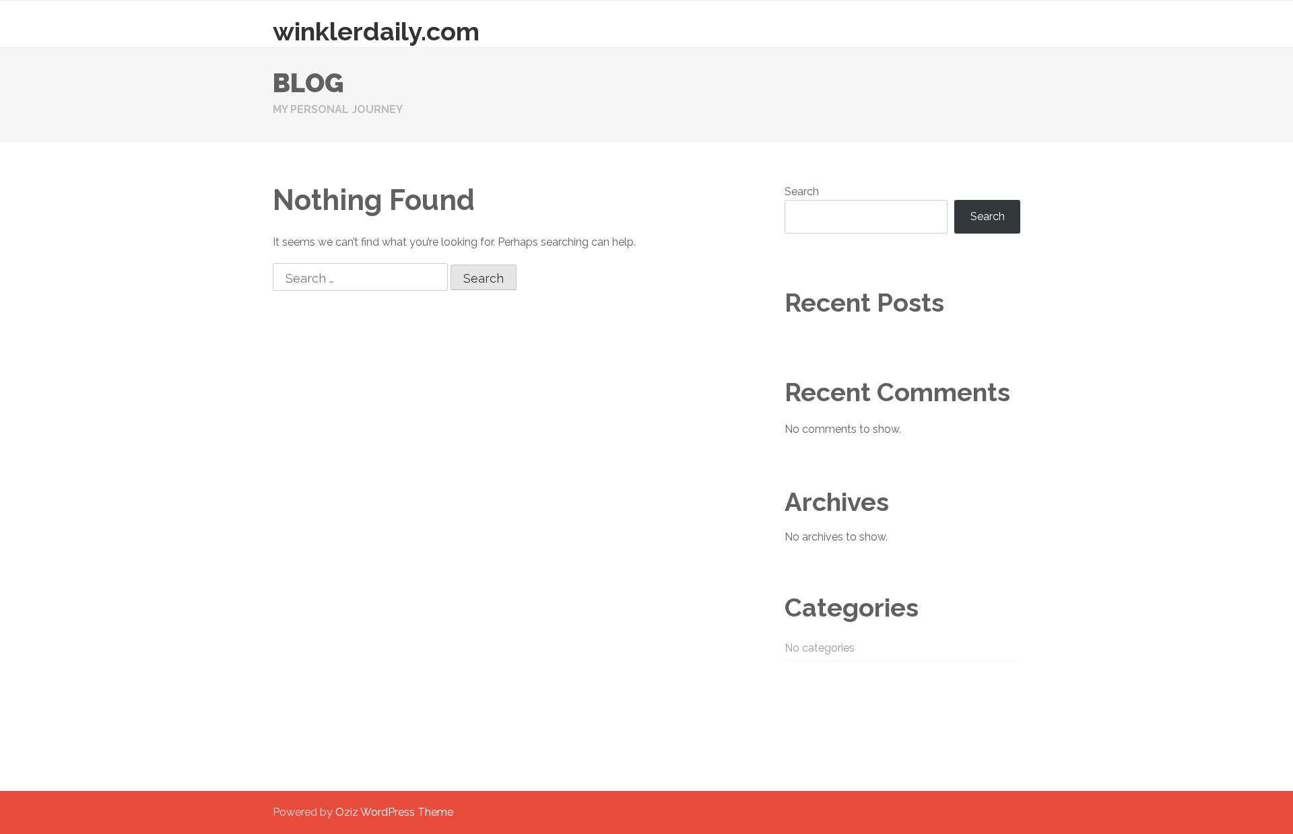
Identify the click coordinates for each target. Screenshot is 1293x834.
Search (802, 191)
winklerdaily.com (376, 31)
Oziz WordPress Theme (394, 812)
